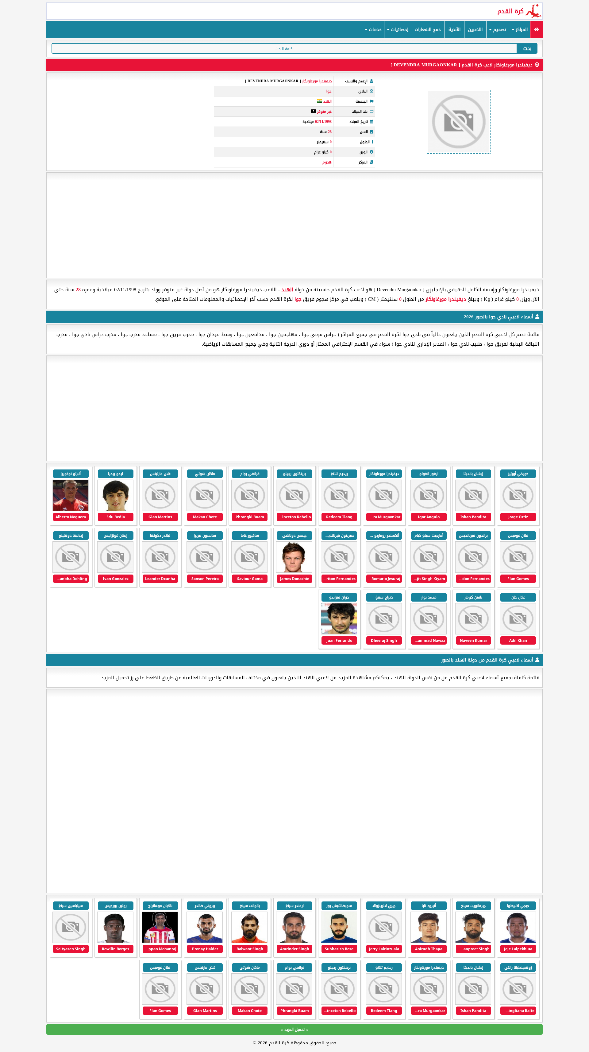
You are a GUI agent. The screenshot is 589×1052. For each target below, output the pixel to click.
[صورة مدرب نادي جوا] (339, 633)
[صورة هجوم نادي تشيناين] (518, 941)
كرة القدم (511, 11)
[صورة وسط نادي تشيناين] (473, 941)
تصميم (499, 30)
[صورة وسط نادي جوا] (339, 509)
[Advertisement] (294, 225)
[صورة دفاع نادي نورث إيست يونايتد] (518, 1003)
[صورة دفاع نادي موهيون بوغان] (160, 941)
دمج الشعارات (428, 30)
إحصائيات (399, 30)
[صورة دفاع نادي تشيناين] (384, 941)
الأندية (454, 30)
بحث (527, 48)
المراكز (521, 30)
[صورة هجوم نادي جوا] (518, 509)
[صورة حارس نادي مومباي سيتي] (294, 941)
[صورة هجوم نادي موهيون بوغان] (249, 941)
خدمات (375, 30)
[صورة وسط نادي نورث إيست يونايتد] (115, 941)
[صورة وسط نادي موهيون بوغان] (205, 941)
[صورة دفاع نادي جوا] (339, 571)
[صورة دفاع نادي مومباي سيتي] (339, 941)
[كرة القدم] (536, 29)
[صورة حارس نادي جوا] (473, 633)
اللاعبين (475, 30)
